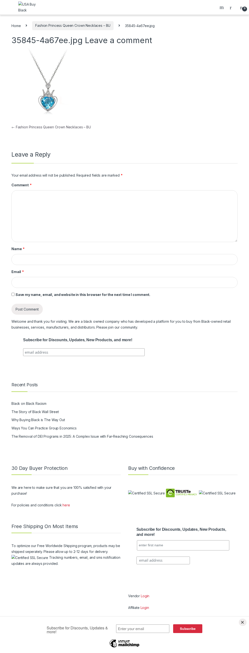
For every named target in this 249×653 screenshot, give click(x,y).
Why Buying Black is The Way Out (38, 420)
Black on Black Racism (28, 403)
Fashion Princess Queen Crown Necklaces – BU (72, 25)
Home (16, 25)
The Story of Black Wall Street (35, 412)
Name (18, 249)
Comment (21, 185)
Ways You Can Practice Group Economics (44, 428)
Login (145, 596)
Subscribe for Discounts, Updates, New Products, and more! (77, 340)
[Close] (243, 622)
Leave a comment (118, 40)
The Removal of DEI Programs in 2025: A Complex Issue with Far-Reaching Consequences (82, 436)
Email (17, 272)
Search (222, 7)
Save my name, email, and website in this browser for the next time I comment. (83, 295)
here (66, 505)
